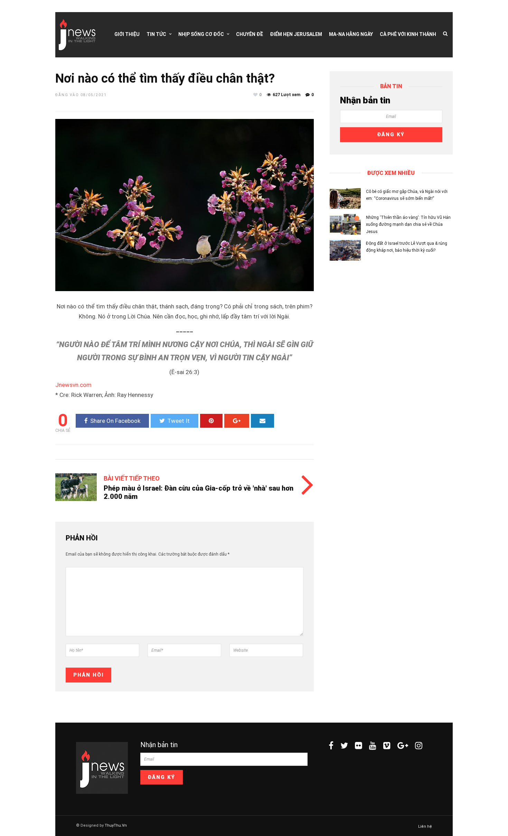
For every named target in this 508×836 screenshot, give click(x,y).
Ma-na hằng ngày (351, 34)
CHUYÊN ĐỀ (249, 34)
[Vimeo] (387, 745)
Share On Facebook (115, 420)
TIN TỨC (156, 34)
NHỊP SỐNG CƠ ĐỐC (201, 34)
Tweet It (178, 420)
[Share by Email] (262, 421)
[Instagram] (418, 745)
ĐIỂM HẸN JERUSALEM (296, 34)
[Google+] (402, 745)
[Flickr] (358, 745)
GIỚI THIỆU (127, 34)
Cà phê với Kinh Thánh (408, 34)
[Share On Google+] (236, 421)
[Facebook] (331, 745)
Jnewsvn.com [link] (73, 384)
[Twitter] (344, 745)
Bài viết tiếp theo (132, 478)
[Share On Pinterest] (211, 421)
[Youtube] (372, 745)
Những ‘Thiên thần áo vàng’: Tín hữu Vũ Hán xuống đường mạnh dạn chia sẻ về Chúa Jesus (408, 224)
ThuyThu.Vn (116, 825)
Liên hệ (425, 826)
